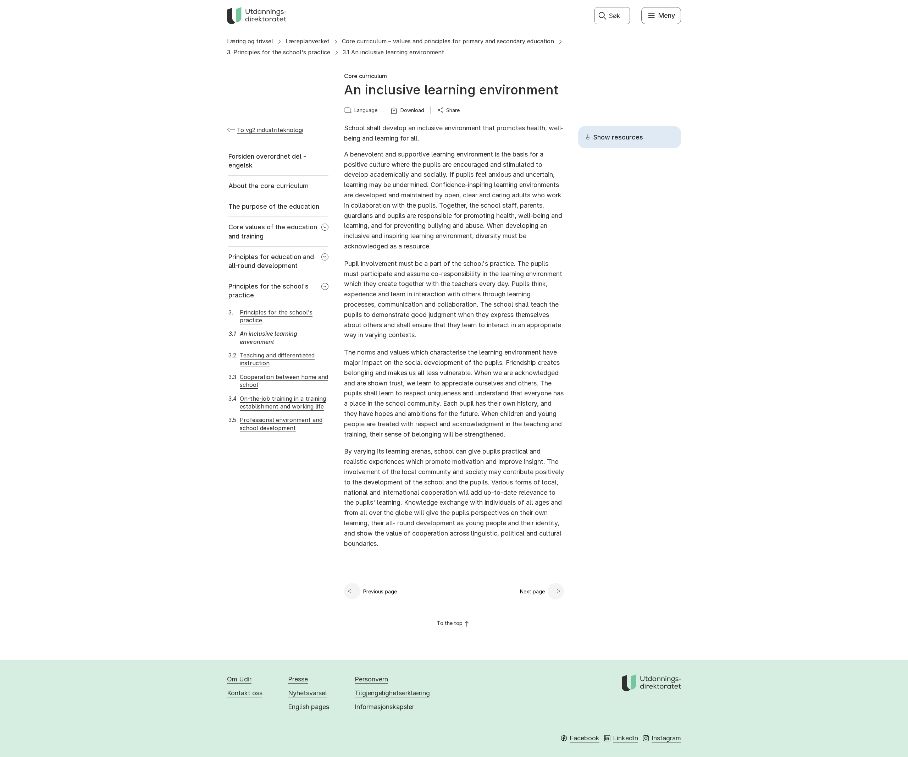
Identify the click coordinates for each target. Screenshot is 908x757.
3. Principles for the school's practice (278, 52)
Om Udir (239, 679)
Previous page (380, 591)
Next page (532, 591)
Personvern (371, 679)
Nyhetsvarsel (307, 693)
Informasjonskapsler (384, 707)
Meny (666, 15)
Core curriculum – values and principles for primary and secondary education (448, 41)
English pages (308, 707)
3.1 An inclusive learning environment (393, 52)
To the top (450, 623)
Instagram (666, 738)
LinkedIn (625, 738)
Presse (298, 679)
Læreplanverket (308, 41)
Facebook (584, 738)
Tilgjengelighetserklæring (392, 693)
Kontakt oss (244, 693)
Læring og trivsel (250, 41)
